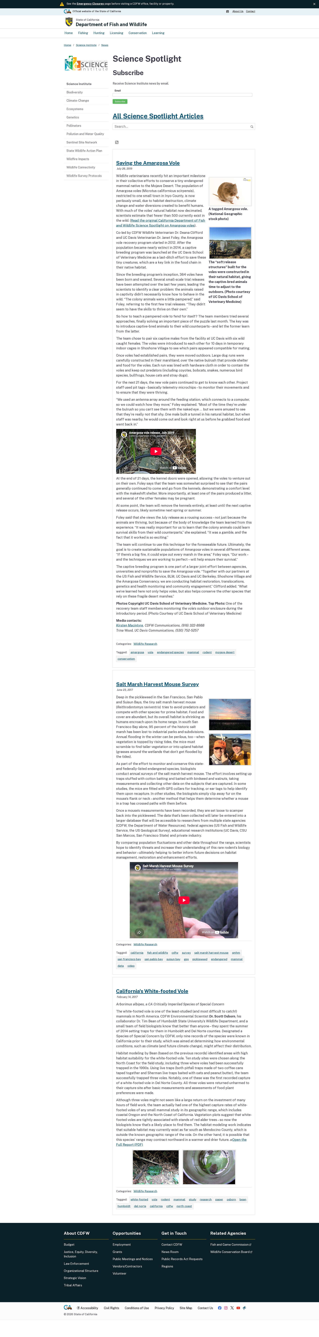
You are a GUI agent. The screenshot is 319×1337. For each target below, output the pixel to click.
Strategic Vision (75, 1278)
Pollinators (73, 125)
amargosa (137, 652)
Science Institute (79, 84)
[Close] (314, 4)
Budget (69, 1244)
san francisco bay (129, 959)
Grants (117, 1252)
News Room (170, 1252)
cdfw (175, 952)
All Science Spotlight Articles (158, 116)
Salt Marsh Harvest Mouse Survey (157, 684)
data (121, 966)
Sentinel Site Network (81, 142)
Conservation (138, 33)
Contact (250, 11)
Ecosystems (74, 109)
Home (68, 33)
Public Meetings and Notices (133, 1259)
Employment (122, 1244)
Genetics (72, 117)
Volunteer (119, 1273)
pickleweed (199, 959)
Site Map (186, 1308)
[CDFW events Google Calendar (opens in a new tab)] (228, 11)
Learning (158, 33)
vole (150, 652)
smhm (236, 952)
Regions (167, 1266)
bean (243, 1199)
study (192, 1199)
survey (186, 952)
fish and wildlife (157, 952)
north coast (184, 1206)
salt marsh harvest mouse (211, 952)
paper (219, 1199)
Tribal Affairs (73, 1285)
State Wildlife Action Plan (84, 150)
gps (186, 959)
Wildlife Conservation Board (232, 1252)
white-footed (139, 1199)
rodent (207, 652)
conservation (126, 658)
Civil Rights (111, 1308)
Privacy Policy (164, 1308)
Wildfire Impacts (77, 159)
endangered (219, 959)
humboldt (124, 1206)
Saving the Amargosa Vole (148, 163)
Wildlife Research (145, 643)
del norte (140, 1206)
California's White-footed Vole (152, 991)
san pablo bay (154, 959)
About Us (237, 11)
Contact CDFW (171, 1244)
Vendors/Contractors (127, 1266)
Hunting (99, 33)
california (137, 952)
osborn (231, 1199)
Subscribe (120, 101)
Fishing (83, 33)
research (206, 1199)
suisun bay (173, 959)
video (131, 966)
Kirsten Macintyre (129, 625)
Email (118, 90)
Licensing (116, 33)
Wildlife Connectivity (80, 167)
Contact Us (205, 1308)
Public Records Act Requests (182, 1259)
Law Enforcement (76, 1263)
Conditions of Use (137, 1308)
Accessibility (89, 1308)
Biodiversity (74, 92)
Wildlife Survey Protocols (84, 176)
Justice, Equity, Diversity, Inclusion (81, 1254)
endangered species (170, 652)
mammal (193, 652)
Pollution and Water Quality (85, 134)
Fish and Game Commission (232, 1244)
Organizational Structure (81, 1271)
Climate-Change (77, 100)
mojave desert (224, 652)
